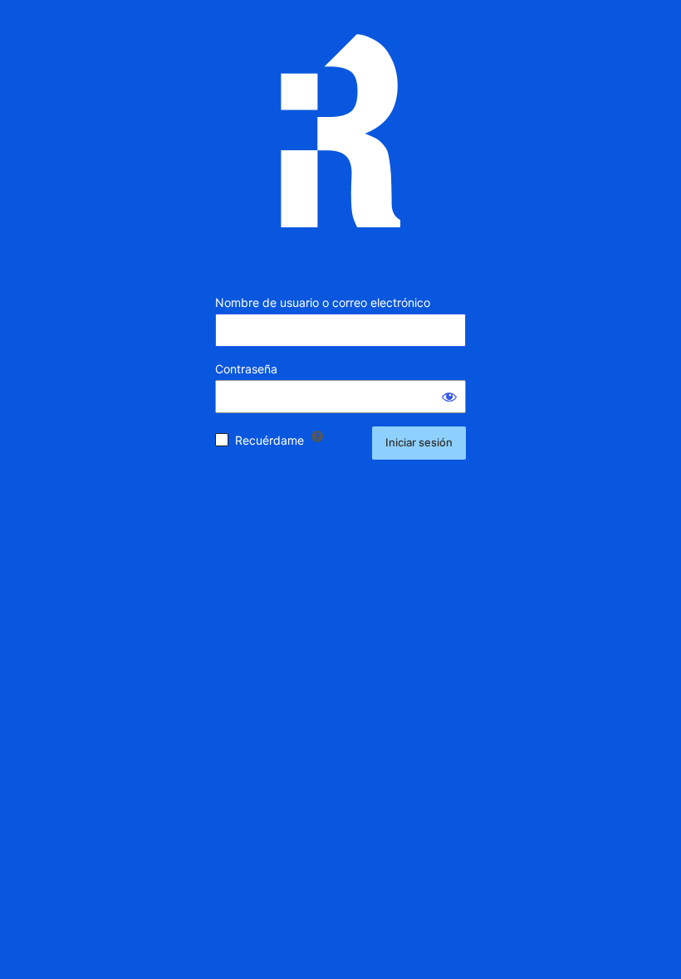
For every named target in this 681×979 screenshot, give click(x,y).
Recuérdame (269, 440)
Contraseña (246, 369)
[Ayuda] (317, 436)
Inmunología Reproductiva (340, 143)
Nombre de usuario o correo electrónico (322, 302)
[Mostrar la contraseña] (449, 396)
